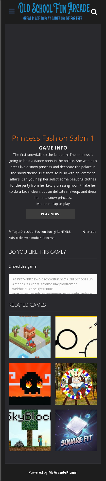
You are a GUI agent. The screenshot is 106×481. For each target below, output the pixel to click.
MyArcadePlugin (63, 472)
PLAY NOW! (50, 214)
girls (56, 232)
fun (49, 232)
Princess (48, 238)
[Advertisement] (53, 76)
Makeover (23, 238)
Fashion (40, 232)
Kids (12, 238)
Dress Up (27, 232)
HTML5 (65, 232)
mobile (36, 238)
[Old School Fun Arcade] (54, 11)
